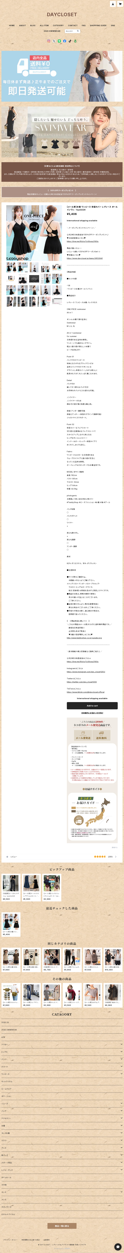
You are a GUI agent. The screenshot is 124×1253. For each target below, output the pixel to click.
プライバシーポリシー (10, 1240)
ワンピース (5, 1074)
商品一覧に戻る (62, 1226)
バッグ (3, 1111)
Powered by (59, 1248)
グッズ (3, 1148)
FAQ (83, 25)
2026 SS (5, 1022)
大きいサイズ (6, 1207)
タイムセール (6, 1177)
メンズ (3, 1200)
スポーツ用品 (6, 1163)
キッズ (3, 1192)
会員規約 (47, 1240)
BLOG (32, 25)
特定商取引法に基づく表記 (31, 1240)
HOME (12, 25)
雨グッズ (4, 1155)
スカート (4, 1067)
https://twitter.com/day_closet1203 (82, 682)
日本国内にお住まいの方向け (92, 713)
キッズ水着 (5, 1133)
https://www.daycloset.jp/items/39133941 (85, 258)
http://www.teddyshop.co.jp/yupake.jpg (84, 638)
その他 (4, 1185)
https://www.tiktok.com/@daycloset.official (86, 692)
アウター (4, 1045)
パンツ (3, 1059)
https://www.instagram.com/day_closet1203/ (86, 672)
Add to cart (92, 706)
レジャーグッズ (7, 1170)
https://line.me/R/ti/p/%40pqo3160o (83, 241)
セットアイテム (6, 1081)
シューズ (4, 1104)
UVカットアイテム (8, 1214)
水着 (3, 1126)
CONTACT (73, 25)
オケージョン (6, 1096)
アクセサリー (6, 1118)
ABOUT (22, 25)
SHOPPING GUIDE (98, 25)
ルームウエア (6, 1089)
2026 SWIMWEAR (52, 31)
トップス (4, 1052)
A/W (3, 1037)
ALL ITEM (44, 25)
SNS (113, 25)
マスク (3, 1140)
